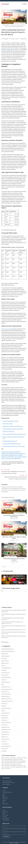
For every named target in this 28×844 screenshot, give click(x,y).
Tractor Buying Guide (7, 780)
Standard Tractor (4, 732)
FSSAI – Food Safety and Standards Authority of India (14, 434)
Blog (3, 795)
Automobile (3, 658)
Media (3, 813)
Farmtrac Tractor (4, 672)
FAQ (3, 802)
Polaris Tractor (8, 768)
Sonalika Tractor (4, 727)
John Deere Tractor (5, 686)
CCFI (4, 104)
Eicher (2, 665)
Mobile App (4, 797)
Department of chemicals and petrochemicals (13, 426)
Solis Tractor (3, 725)
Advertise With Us (7, 792)
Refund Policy (5, 803)
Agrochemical (11, 461)
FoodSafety (14, 463)
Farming (3, 670)
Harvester (3, 679)
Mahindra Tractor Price (5, 698)
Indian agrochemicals (6, 329)
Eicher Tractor (16, 759)
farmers (9, 463)
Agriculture (23, 38)
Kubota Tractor (4, 691)
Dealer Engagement (6, 784)
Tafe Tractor (3, 736)
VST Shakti (3, 751)
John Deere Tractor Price (6, 689)
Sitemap (4, 800)
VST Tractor (20, 765)
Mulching (3, 705)
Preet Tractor (4, 715)
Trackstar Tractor (4, 739)
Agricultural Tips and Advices (6, 651)
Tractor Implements (5, 746)
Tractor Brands (4, 743)
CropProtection (4, 463)
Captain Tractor (4, 660)
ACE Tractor (13, 767)
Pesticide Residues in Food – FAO (10, 441)
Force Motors (4, 675)
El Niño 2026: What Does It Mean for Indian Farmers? (14, 559)
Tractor (2, 741)
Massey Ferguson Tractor (15, 761)
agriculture (6, 461)
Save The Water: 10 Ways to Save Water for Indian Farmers (14, 515)
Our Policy (16, 842)
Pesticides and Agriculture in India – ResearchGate (14, 446)
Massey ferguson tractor (6, 701)
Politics (2, 710)
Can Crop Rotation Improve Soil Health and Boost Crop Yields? (13, 610)
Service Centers (5, 818)
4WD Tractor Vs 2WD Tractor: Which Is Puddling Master (14, 537)
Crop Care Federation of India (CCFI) (10, 421)
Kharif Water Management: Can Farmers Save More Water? (12, 618)
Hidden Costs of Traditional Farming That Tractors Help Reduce (13, 636)
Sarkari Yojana (4, 717)
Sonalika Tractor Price (5, 729)
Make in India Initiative (8, 423)
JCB (2, 684)
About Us (4, 790)
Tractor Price (3, 748)
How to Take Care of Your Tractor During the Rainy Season (12, 625)
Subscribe (6, 836)
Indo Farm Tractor (4, 682)
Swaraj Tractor (4, 734)
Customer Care (5, 820)
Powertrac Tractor (4, 713)
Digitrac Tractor (4, 663)
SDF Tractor (3, 720)
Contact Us (4, 798)
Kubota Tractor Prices (5, 694)
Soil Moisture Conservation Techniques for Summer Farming (13, 632)
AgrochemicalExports (19, 461)
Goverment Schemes (5, 677)
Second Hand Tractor (5, 722)
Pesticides (3, 464)
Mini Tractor (3, 703)
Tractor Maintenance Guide (8, 782)
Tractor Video (5, 815)
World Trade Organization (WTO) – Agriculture (13, 428)
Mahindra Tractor (4, 696)
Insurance (4, 816)
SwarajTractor (15, 765)
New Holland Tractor (5, 708)
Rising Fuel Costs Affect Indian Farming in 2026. (10, 629)
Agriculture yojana (4, 656)
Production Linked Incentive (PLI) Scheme (12, 443)
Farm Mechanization (5, 668)
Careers (4, 794)
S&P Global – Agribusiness (8, 431)
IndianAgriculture (20, 463)
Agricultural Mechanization (6, 649)
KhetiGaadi (5, 38)
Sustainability (8, 464)
